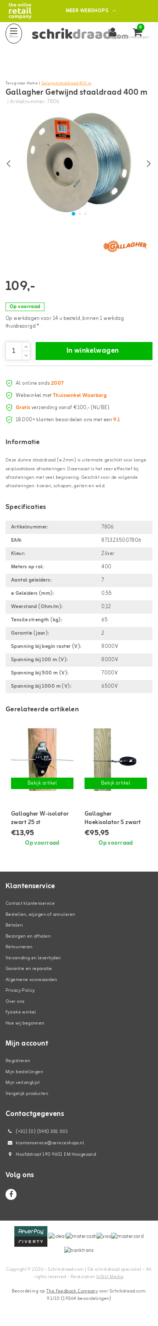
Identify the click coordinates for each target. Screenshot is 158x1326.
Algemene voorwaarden (31, 980)
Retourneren (19, 947)
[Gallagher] (124, 246)
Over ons (15, 1001)
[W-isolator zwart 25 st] (42, 759)
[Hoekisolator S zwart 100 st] (116, 759)
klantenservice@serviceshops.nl (50, 1143)
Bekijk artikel (42, 783)
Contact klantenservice (30, 903)
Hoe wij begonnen (25, 1023)
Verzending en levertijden (33, 958)
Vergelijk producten (27, 1094)
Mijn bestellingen (24, 1072)
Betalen (14, 925)
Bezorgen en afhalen (28, 936)
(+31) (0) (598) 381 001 (41, 1131)
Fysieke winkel (21, 1012)
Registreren (18, 1061)
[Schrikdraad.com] (20, 11)
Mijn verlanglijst (23, 1082)
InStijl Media (109, 1277)
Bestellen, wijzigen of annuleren (40, 914)
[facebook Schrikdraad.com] (11, 1194)
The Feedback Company (72, 1291)
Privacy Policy (20, 990)
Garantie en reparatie (29, 969)
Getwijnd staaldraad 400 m (66, 83)
